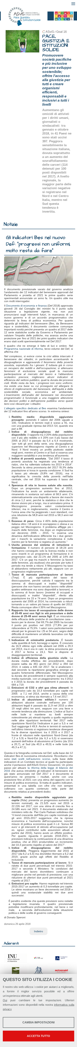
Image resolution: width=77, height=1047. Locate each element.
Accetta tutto (38, 1036)
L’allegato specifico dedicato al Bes (25, 408)
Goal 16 (61, 31)
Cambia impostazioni (38, 1022)
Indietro (38, 931)
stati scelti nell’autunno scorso (31, 758)
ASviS (50, 31)
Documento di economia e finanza (26, 305)
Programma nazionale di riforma (23, 348)
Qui (5, 1000)
